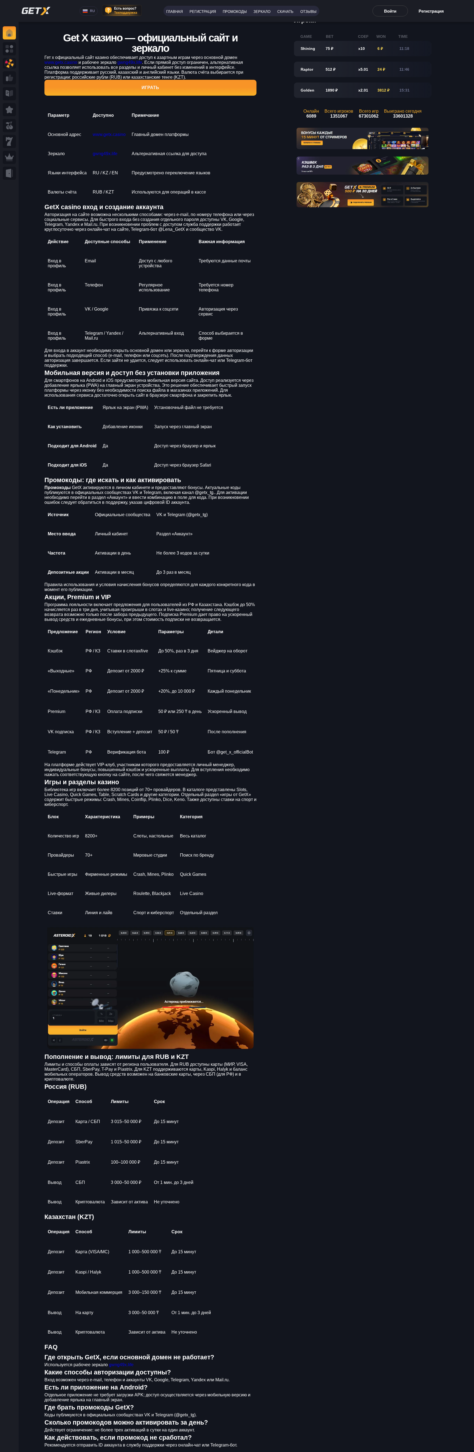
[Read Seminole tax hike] (9, 109)
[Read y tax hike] (9, 32)
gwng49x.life (129, 62)
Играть (150, 87)
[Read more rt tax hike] (36, 11)
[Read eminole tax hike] (9, 141)
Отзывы (308, 12)
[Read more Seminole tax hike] (9, 125)
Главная (174, 12)
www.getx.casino (60, 62)
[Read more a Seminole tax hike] (9, 77)
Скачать (285, 12)
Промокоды (235, 12)
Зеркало (261, 12)
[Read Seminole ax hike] (9, 157)
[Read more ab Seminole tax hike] (9, 93)
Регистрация (203, 12)
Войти (390, 11)
